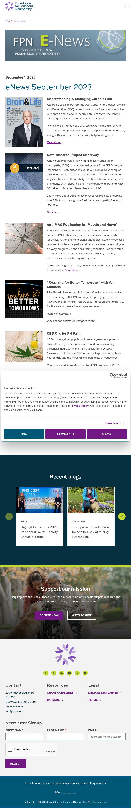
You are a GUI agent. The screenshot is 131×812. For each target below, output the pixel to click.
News (23, 21)
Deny (24, 433)
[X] (53, 673)
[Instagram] (77, 673)
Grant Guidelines (60, 692)
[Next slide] (122, 516)
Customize (63, 433)
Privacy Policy (80, 405)
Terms (93, 699)
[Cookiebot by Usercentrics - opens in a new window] (112, 375)
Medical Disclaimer (103, 692)
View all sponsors (93, 783)
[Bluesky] (85, 673)
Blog (7, 21)
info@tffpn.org (14, 711)
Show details (112, 423)
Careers (53, 699)
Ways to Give (82, 615)
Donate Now (49, 615)
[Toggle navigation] (127, 6)
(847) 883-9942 (14, 706)
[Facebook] (45, 673)
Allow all (107, 433)
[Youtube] (69, 673)
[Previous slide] (9, 516)
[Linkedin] (61, 673)
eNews (15, 21)
